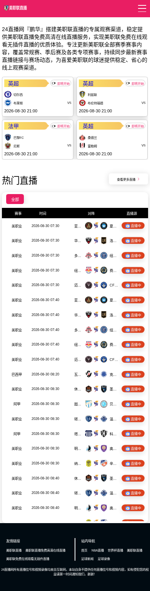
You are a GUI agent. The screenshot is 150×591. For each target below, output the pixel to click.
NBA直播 (98, 550)
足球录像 (104, 559)
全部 (15, 200)
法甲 (13, 126)
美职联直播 (14, 550)
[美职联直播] (15, 10)
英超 (13, 84)
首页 (84, 550)
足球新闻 (87, 559)
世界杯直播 (115, 550)
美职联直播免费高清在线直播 (45, 550)
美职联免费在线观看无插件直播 (27, 559)
